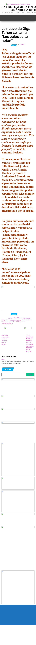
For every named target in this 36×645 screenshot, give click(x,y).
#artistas (10, 318)
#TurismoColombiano (15, 320)
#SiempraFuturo (5, 320)
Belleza (14, 314)
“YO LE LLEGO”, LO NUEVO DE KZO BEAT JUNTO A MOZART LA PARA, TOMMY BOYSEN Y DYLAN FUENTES (30, 343)
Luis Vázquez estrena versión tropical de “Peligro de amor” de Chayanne (5, 340)
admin (22, 44)
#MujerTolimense (18, 318)
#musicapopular (27, 318)
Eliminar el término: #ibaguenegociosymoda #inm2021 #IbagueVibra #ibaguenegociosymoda (17, 321)
